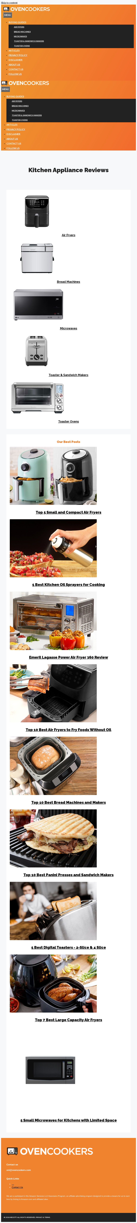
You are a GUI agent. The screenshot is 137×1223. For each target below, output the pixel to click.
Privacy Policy (18, 55)
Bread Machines (22, 32)
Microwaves (20, 36)
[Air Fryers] (36, 227)
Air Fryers (19, 27)
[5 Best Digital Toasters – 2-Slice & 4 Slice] (53, 939)
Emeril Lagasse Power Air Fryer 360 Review (68, 657)
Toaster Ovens (22, 46)
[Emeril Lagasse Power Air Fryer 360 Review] (53, 649)
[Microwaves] (38, 320)
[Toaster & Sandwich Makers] (36, 367)
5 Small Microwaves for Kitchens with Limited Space (68, 1120)
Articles (14, 50)
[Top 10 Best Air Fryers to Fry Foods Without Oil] (53, 721)
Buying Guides (17, 22)
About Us (14, 64)
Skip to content (9, 2)
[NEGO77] (25, 84)
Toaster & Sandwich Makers (29, 41)
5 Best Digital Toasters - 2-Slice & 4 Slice (68, 947)
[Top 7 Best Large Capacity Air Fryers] (53, 1011)
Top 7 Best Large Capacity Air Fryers (68, 1020)
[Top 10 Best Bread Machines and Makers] (53, 794)
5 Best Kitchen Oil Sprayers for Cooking (68, 584)
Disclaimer (15, 59)
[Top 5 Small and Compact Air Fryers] (53, 504)
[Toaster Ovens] (37, 413)
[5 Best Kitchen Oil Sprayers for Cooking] (53, 576)
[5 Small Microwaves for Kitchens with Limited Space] (52, 1112)
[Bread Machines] (36, 274)
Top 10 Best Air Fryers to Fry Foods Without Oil (68, 730)
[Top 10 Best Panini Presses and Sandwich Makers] (53, 866)
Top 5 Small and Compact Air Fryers (68, 512)
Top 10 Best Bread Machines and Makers (68, 802)
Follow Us (15, 74)
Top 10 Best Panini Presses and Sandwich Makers (68, 875)
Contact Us (16, 69)
